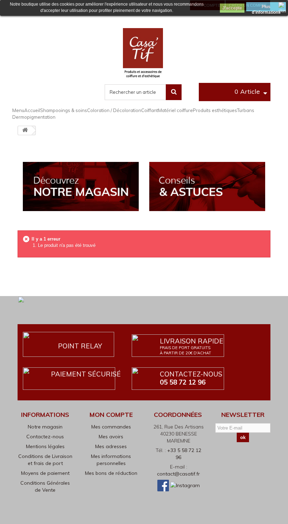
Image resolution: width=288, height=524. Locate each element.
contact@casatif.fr (178, 474)
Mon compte (111, 415)
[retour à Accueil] (25, 130)
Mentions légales (45, 446)
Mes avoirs (111, 436)
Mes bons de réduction (111, 473)
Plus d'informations (266, 7)
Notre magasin (45, 427)
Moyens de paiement (45, 473)
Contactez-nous (191, 378)
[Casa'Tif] (143, 54)
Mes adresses (111, 446)
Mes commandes (111, 427)
